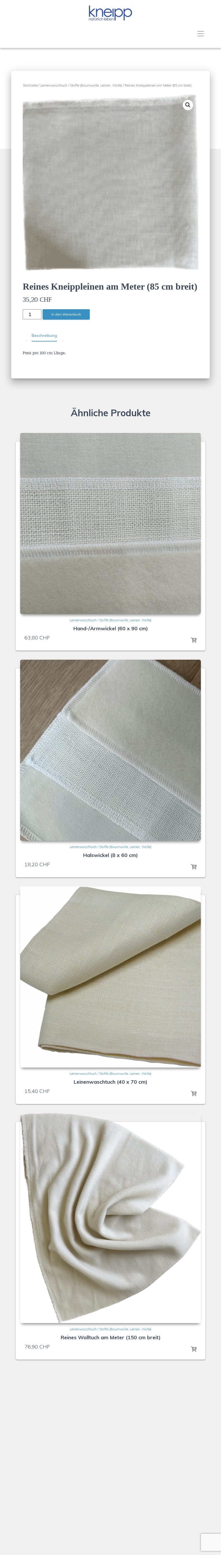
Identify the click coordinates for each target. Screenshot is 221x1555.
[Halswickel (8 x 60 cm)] (110, 750)
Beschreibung (44, 335)
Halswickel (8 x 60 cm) (110, 855)
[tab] (44, 336)
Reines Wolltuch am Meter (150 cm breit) (111, 1337)
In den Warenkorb (66, 314)
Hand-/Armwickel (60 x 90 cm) (110, 628)
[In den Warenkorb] (194, 640)
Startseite (30, 85)
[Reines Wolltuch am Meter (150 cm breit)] (110, 1218)
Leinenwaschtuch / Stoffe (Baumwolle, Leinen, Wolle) (81, 85)
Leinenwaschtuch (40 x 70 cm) (110, 1081)
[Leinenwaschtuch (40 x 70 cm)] (110, 977)
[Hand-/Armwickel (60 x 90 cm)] (110, 523)
